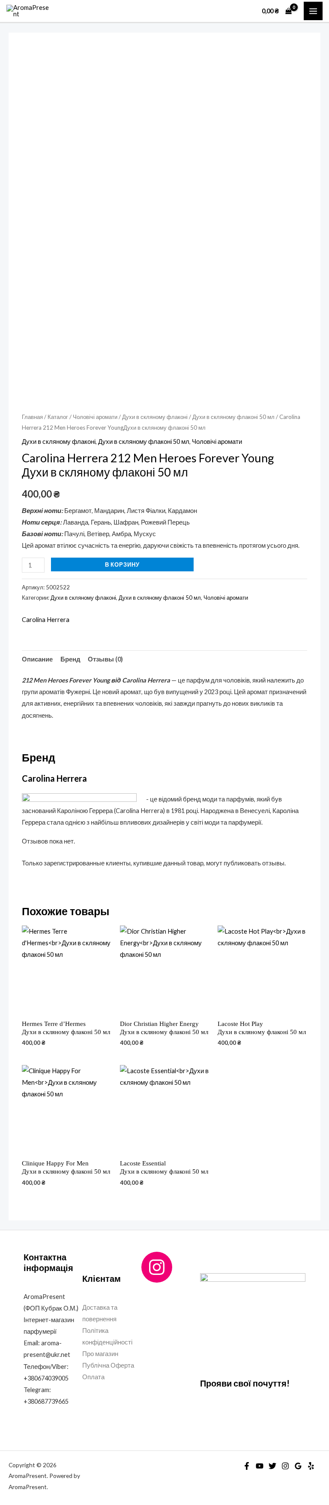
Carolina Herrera (45, 619)
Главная (32, 416)
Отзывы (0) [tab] (105, 659)
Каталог (58, 416)
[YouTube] (259, 1466)
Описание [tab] (37, 659)
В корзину (122, 564)
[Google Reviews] (298, 1466)
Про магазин (100, 1353)
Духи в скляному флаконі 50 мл (233, 416)
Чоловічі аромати (95, 416)
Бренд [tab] (70, 659)
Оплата (93, 1377)
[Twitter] (272, 1466)
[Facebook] (247, 1466)
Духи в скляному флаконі (155, 416)
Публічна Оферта (108, 1365)
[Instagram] (156, 1267)
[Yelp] (311, 1466)
